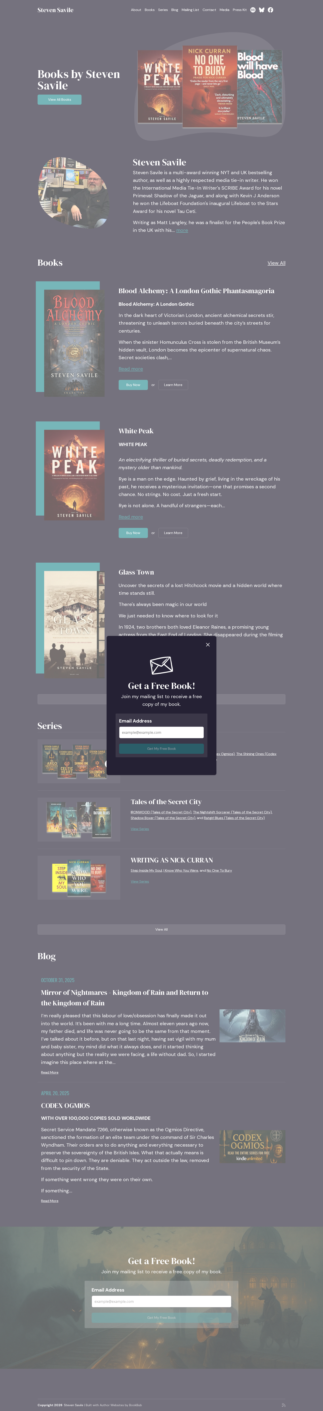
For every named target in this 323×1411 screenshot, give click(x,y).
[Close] (208, 644)
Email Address (135, 721)
